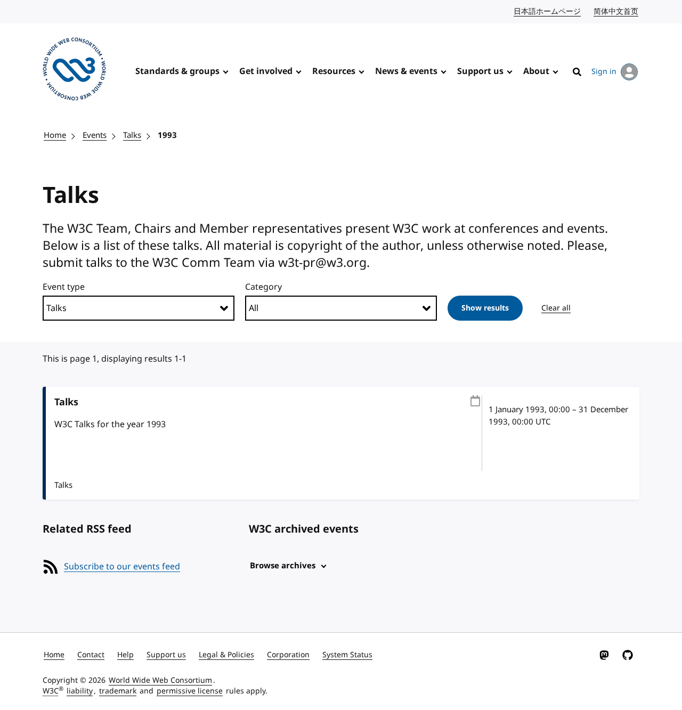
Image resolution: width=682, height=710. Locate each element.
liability (80, 691)
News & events (406, 71)
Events (95, 135)
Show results (485, 308)
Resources (333, 71)
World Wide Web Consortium (160, 680)
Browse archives (282, 566)
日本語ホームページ (548, 11)
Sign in (603, 71)
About (536, 71)
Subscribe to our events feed (122, 566)
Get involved (266, 71)
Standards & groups (177, 71)
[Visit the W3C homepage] (74, 70)
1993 (167, 135)
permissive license (190, 691)
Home (55, 135)
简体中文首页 (616, 11)
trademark (117, 691)
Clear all (556, 308)
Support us (480, 71)
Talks (132, 135)
